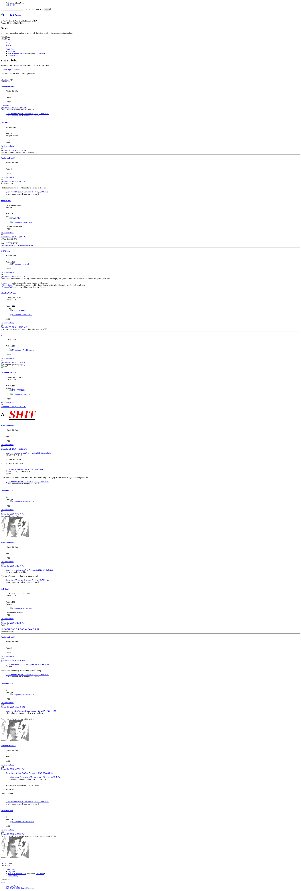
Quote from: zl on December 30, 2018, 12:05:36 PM (25, 469)
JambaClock (6, 201)
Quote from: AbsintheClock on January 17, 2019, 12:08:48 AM (29, 773)
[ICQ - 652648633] (18, 310)
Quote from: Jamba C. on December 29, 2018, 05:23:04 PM (28, 453)
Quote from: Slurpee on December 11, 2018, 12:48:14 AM (27, 114)
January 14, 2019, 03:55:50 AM (13, 661)
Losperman (40, 53)
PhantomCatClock (9, 287)
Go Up (3, 863)
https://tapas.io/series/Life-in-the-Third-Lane (17, 245)
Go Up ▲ (14, 886)
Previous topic (6, 69)
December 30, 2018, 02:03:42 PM (13, 407)
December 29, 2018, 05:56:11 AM (13, 150)
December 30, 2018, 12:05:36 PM (13, 363)
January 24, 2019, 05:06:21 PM (12, 769)
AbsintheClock (7, 491)
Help (7, 886)
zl (1, 335)
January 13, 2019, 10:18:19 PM (12, 623)
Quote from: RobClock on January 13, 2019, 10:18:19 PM (28, 665)
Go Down (4, 80)
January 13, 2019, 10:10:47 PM (12, 566)
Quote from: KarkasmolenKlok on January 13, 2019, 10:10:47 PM (31, 711)
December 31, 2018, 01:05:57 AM (14, 449)
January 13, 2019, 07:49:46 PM (12, 514)
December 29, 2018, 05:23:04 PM (13, 237)
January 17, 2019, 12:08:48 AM (13, 707)
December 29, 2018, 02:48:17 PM (13, 181)
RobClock (5, 589)
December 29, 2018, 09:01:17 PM (13, 277)
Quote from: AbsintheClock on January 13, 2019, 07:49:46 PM (29, 570)
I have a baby (6, 105)
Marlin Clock (7, 285)
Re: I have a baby (7, 146)
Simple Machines (27, 888)
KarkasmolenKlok (8, 86)
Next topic (17, 69)
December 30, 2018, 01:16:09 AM (14, 327)
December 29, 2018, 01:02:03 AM (14, 108)
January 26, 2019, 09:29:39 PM (12, 834)
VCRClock (5, 251)
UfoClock (5, 122)
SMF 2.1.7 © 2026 (13, 888)
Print (2, 77)
